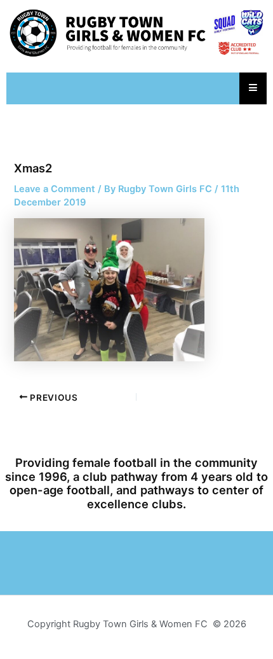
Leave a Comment (54, 189)
